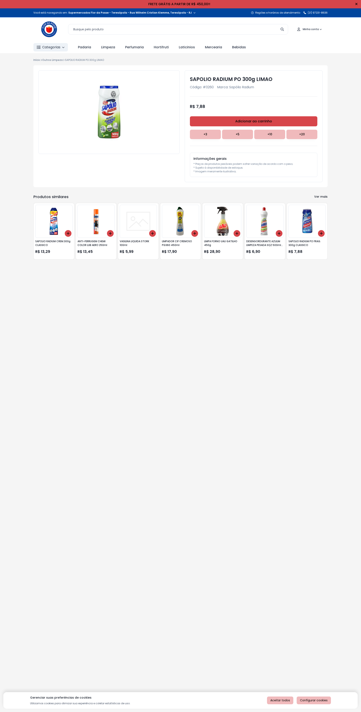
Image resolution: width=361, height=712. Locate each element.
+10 (269, 134)
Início (36, 60)
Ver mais (321, 197)
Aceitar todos (280, 700)
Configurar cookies (314, 700)
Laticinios (187, 47)
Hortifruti (161, 47)
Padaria (84, 47)
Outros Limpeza (52, 60)
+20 (302, 134)
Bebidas (239, 47)
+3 (205, 134)
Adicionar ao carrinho (253, 121)
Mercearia (213, 47)
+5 (237, 134)
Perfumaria (134, 47)
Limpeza (108, 47)
